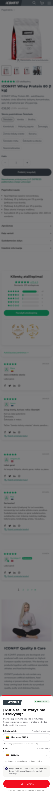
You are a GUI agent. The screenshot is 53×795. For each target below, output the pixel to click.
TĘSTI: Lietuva (26, 784)
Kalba (5, 749)
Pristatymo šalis (10, 731)
